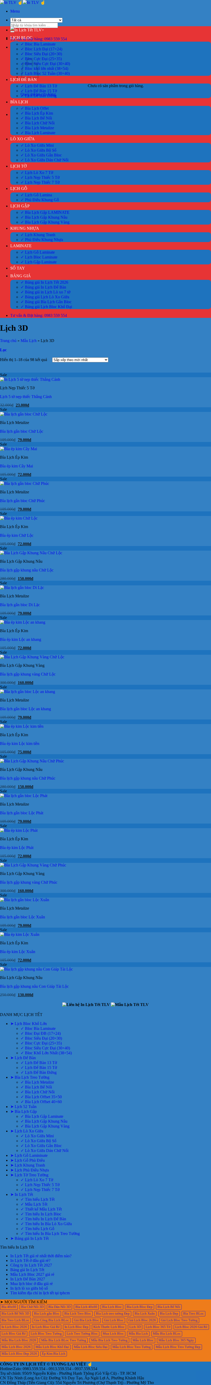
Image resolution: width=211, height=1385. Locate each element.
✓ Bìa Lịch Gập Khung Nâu (44, 217)
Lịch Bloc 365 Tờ (158, 1327)
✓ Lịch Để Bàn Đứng (39, 96)
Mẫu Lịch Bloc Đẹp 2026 (19, 1353)
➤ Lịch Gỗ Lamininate (29, 1155)
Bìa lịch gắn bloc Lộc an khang (25, 709)
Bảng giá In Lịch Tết (27, 1270)
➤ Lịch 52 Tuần (23, 1106)
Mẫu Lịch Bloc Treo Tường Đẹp (178, 1347)
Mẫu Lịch (29, 340)
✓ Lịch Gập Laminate (39, 262)
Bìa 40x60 (9, 1307)
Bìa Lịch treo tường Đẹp (113, 1313)
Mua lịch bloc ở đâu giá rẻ (31, 1283)
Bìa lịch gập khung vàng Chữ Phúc (28, 882)
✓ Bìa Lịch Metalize (37, 128)
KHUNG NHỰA (24, 228)
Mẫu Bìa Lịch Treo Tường (109, 1340)
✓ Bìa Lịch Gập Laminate (42, 1116)
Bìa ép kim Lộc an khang (20, 639)
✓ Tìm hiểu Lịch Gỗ (37, 1228)
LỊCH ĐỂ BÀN (23, 79)
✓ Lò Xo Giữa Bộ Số (38, 150)
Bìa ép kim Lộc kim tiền (19, 743)
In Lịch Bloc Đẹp (77, 1327)
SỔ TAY (17, 268)
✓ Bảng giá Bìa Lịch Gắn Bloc (46, 302)
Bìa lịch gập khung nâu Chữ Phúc (27, 778)
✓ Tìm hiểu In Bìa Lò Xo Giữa (46, 1224)
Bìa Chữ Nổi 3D (32, 1307)
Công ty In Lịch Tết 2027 (31, 1265)
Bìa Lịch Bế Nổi (168, 1307)
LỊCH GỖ (18, 188)
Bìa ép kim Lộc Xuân (17, 951)
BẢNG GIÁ (20, 276)
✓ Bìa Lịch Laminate (38, 133)
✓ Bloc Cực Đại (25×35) (41, 59)
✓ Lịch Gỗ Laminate (38, 252)
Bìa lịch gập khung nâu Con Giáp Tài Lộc (34, 986)
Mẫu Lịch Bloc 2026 (16, 1347)
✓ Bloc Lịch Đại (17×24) (41, 49)
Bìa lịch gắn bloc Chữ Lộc (21, 431)
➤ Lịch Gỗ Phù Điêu (27, 1160)
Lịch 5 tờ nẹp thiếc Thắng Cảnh (26, 396)
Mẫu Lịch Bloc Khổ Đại (52, 1347)
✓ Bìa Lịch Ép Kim (37, 113)
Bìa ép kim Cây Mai (16, 466)
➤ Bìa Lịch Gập (23, 1111)
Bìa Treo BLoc (193, 1313)
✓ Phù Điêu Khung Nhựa (42, 239)
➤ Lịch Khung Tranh (27, 1165)
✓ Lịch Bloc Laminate (39, 257)
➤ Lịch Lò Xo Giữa (26, 1131)
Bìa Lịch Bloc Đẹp (140, 1307)
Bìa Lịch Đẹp (169, 1313)
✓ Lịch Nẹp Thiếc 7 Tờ (40, 182)
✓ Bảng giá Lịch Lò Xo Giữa (45, 297)
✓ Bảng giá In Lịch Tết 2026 (44, 282)
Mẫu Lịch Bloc (143, 1340)
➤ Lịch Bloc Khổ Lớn (28, 1023)
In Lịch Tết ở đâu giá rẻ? (30, 1260)
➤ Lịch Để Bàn (23, 1058)
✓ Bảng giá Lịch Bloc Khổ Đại (46, 306)
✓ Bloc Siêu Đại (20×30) (41, 54)
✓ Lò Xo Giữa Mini (37, 145)
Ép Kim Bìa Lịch (53, 1353)
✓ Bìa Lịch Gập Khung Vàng (45, 222)
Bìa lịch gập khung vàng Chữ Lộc (28, 674)
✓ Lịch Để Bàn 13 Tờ (39, 86)
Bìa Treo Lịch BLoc (15, 1320)
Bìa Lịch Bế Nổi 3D (15, 1313)
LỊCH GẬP (20, 206)
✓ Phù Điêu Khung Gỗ (40, 200)
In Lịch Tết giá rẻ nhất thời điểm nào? (41, 1256)
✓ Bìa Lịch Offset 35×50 (41, 1097)
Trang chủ (8, 340)
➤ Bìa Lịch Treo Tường (29, 1077)
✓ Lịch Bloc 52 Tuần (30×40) (45, 73)
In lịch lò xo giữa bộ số (29, 1288)
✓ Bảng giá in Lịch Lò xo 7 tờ (45, 292)
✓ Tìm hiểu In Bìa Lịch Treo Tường (50, 1233)
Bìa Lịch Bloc (112, 1307)
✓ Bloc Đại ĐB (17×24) (41, 1033)
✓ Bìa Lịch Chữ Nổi (38, 123)
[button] (15, 11)
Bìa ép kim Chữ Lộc (16, 535)
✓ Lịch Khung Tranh (38, 235)
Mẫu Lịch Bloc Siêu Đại (91, 1347)
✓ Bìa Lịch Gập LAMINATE (45, 212)
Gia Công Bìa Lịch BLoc (51, 1320)
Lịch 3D (135, 1327)
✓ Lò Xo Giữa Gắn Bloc (41, 155)
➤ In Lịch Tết (21, 1194)
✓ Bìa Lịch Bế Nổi (36, 118)
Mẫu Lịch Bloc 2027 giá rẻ (32, 1274)
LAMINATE (21, 246)
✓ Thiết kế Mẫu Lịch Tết (41, 1209)
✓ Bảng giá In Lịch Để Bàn (43, 287)
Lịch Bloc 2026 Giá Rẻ (191, 1327)
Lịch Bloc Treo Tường (46, 1333)
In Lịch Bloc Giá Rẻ (46, 1327)
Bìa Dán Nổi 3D (59, 1307)
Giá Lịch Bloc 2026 (142, 1320)
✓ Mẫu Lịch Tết (34, 1204)
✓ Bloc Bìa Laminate (38, 44)
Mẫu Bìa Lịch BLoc (167, 1333)
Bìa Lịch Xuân (145, 1313)
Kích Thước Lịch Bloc (109, 1327)
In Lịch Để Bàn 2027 (27, 1279)
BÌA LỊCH (19, 102)
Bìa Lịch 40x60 (86, 1307)
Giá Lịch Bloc (114, 1320)
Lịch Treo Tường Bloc (82, 1333)
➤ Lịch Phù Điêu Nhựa (29, 1170)
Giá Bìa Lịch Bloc (86, 1320)
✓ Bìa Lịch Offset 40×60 (41, 1102)
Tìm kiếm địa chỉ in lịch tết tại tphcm (40, 1293)
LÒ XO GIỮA (22, 139)
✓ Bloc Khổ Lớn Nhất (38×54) (46, 1053)
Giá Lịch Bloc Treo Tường (179, 1320)
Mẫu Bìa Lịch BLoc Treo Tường (63, 1340)
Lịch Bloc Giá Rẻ (14, 1333)
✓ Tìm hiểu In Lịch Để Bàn (43, 1219)
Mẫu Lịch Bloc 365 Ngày (176, 1340)
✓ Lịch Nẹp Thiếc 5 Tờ (40, 177)
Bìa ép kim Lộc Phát (16, 847)
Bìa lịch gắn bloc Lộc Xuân (22, 917)
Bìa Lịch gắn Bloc (46, 1313)
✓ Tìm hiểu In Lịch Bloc (41, 1214)
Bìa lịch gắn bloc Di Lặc (20, 605)
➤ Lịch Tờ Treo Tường (29, 1175)
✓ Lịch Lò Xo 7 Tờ (37, 172)
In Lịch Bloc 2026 (14, 1327)
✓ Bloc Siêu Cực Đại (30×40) (45, 63)
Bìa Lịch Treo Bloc (77, 1313)
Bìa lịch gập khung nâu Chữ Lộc (27, 570)
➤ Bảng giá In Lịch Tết (29, 1238)
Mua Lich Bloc (113, 1333)
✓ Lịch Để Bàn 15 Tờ (39, 91)
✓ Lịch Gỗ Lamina (36, 195)
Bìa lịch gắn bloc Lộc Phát (21, 813)
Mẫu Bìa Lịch (138, 1333)
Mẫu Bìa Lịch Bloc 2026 (19, 1340)
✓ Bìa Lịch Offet (35, 108)
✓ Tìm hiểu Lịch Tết (38, 1199)
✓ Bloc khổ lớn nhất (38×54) (44, 68)
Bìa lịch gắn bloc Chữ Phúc (22, 500)
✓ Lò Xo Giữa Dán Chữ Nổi (44, 160)
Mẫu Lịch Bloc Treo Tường (131, 1347)
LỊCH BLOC (21, 37)
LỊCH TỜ (18, 166)
